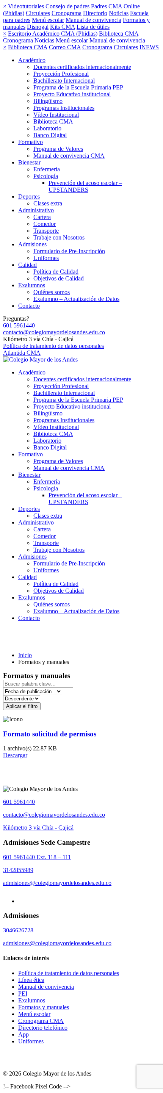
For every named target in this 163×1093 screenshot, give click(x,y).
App (23, 1034)
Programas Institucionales (63, 108)
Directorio (95, 13)
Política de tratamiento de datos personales (53, 346)
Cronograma (67, 13)
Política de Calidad (55, 271)
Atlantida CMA (22, 352)
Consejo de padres (67, 6)
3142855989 (18, 870)
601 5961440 (19, 325)
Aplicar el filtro (22, 706)
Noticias (119, 13)
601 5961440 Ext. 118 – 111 (37, 857)
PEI (22, 993)
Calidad (27, 265)
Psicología (45, 176)
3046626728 (18, 930)
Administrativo (36, 210)
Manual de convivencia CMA (69, 155)
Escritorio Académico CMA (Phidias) (52, 33)
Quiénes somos (51, 292)
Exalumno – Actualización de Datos (76, 299)
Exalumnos (31, 285)
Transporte (46, 230)
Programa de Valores (58, 149)
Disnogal (38, 26)
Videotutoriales (26, 6)
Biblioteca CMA (118, 33)
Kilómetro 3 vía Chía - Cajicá (38, 827)
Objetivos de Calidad (58, 278)
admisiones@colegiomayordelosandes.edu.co (57, 883)
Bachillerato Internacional (64, 80)
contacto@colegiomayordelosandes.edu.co (54, 332)
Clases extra (47, 203)
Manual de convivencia (93, 20)
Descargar (15, 755)
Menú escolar (48, 20)
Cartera (42, 217)
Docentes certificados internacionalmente (82, 67)
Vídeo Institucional (56, 114)
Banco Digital (50, 135)
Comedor (44, 224)
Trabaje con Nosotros (59, 237)
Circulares (38, 13)
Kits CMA (62, 26)
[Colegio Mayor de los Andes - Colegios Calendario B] (40, 359)
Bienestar (29, 162)
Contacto (29, 305)
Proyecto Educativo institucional (72, 94)
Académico (31, 60)
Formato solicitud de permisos (49, 734)
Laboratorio (47, 128)
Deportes (29, 196)
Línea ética (31, 980)
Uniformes (46, 258)
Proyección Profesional (61, 73)
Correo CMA (65, 47)
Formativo (30, 142)
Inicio (25, 655)
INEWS (149, 47)
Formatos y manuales (43, 1007)
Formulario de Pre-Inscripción (69, 251)
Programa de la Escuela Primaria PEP (78, 87)
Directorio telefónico (42, 1027)
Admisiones (32, 244)
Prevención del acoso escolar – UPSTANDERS (85, 186)
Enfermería (46, 169)
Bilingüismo (48, 101)
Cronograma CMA (41, 1021)
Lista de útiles (93, 26)
